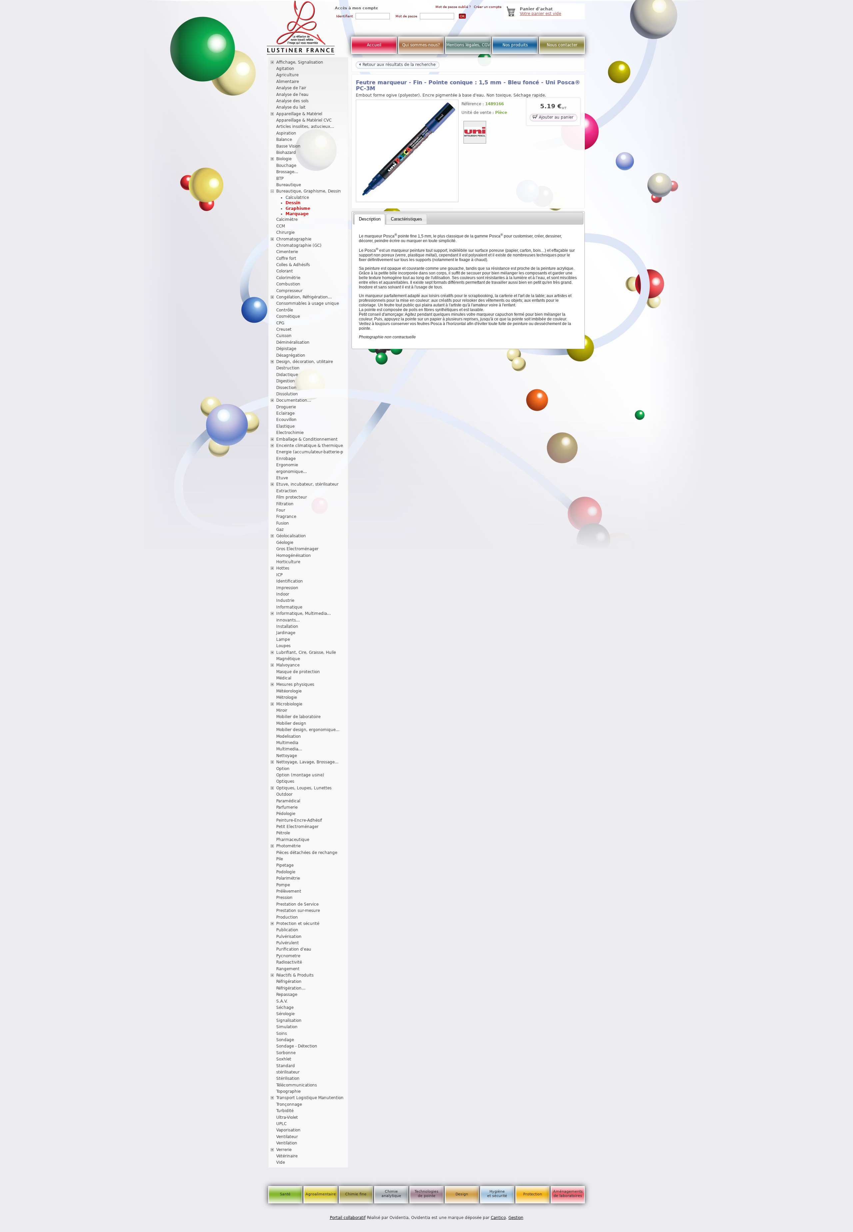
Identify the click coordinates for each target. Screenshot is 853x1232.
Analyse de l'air (291, 88)
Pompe (283, 885)
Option (283, 768)
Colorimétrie (288, 277)
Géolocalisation (291, 536)
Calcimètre (287, 219)
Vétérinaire (287, 1156)
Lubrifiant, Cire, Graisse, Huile (306, 652)
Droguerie (286, 407)
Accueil (374, 45)
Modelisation (288, 736)
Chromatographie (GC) (299, 245)
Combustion (288, 284)
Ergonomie (287, 465)
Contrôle (284, 310)
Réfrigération (289, 981)
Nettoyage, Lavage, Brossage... (307, 762)
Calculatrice (297, 197)
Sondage (285, 1039)
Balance (284, 139)
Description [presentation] (370, 218)
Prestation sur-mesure (298, 910)
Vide (280, 1162)
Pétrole (283, 833)
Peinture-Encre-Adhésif (299, 820)
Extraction (286, 491)
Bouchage (286, 165)
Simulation (287, 1027)
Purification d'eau (293, 949)
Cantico (498, 1217)
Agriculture (287, 75)
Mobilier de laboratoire (298, 716)
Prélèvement (288, 891)
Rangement (288, 969)
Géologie (284, 542)
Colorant (284, 271)
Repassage (286, 994)
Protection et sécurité (297, 923)
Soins (281, 1033)
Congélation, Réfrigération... (304, 297)
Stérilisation (288, 1078)
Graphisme (298, 208)
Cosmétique (288, 316)
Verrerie (284, 1149)
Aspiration (286, 133)
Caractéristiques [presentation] (406, 218)
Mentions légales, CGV (468, 45)
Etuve (282, 478)
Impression (287, 588)
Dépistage (286, 348)
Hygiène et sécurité (497, 1193)
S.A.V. (282, 1001)
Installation (287, 626)
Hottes (282, 568)
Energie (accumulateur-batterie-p (309, 452)
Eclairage (285, 413)
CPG (280, 323)
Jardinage (285, 632)
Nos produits (515, 45)
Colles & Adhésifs (293, 264)
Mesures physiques (295, 684)
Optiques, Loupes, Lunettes (304, 788)
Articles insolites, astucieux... (305, 126)
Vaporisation (288, 1130)
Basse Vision (288, 146)
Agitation (285, 68)
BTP (280, 178)
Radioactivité (289, 962)
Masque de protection (298, 671)
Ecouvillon (286, 419)
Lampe (283, 639)
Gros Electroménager (297, 549)
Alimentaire (287, 81)
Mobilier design (291, 723)
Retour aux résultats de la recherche (398, 64)
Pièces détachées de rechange (306, 852)
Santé (285, 1194)
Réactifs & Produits (295, 975)
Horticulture (288, 562)
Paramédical (288, 801)
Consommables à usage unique (307, 303)
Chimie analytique (391, 1193)
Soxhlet (283, 1059)
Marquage (297, 213)
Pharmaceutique (292, 839)
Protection (532, 1194)
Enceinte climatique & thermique (309, 445)
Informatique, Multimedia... (303, 613)
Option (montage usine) (300, 775)
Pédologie (285, 813)
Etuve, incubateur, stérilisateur (307, 484)
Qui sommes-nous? (421, 45)
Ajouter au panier (555, 117)
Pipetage (285, 865)
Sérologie (285, 1014)
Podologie (285, 872)
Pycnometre (288, 956)
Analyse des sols (292, 101)
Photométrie (288, 846)
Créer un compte (487, 7)
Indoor (282, 594)
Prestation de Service (297, 904)
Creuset (284, 329)
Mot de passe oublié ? (453, 7)
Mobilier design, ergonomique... (308, 729)
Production (287, 917)
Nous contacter (562, 45)
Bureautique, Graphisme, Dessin (308, 191)
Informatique (289, 607)
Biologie (284, 159)
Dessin (293, 203)
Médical (283, 678)
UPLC (281, 1123)
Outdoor (284, 794)
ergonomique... (291, 471)
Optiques (285, 781)
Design (461, 1194)
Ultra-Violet (287, 1117)
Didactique (287, 374)
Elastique (285, 426)
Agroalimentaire (321, 1194)
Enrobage (286, 458)
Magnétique (288, 658)
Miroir (281, 710)
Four (280, 510)
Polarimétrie (288, 878)
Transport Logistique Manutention (310, 1097)
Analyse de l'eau (292, 94)
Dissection (286, 387)
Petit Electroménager (297, 826)
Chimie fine (356, 1194)
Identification (289, 581)
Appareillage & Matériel (299, 114)
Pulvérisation (289, 936)
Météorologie (289, 691)
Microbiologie (289, 704)
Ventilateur (287, 1136)
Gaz (280, 529)
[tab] (369, 219)
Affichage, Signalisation (299, 62)
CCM (280, 226)
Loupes (283, 645)
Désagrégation (290, 355)
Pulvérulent (287, 943)
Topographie (288, 1091)
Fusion (282, 523)
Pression (284, 897)
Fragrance (286, 516)
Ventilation (286, 1143)
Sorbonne (286, 1052)
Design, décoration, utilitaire (304, 361)
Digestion (285, 381)
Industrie (285, 600)
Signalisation (289, 1020)
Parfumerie (287, 807)
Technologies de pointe (426, 1193)
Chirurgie (285, 232)
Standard (285, 1065)
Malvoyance (288, 665)
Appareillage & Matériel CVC (304, 120)
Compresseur (289, 290)
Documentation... (293, 400)
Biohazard (286, 152)
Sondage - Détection (296, 1046)
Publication (287, 930)
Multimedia (287, 742)
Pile (279, 859)
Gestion (515, 1217)
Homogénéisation (293, 555)
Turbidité (285, 1110)
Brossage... (287, 172)
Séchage (285, 1007)
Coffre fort (286, 258)
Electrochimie (290, 432)
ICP (279, 575)
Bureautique (288, 185)
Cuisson (284, 335)
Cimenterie (287, 251)
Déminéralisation (293, 342)
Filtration (285, 504)
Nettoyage (286, 755)
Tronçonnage (289, 1104)
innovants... (288, 620)
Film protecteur (291, 497)
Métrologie (286, 697)
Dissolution (287, 394)
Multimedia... (289, 749)
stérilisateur (288, 1072)
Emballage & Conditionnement (307, 439)
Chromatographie (293, 239)
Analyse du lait (291, 107)
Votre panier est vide (540, 13)
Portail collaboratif (348, 1217)
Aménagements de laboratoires (568, 1193)
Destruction (288, 368)
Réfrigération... (291, 988)
